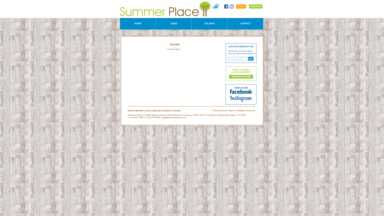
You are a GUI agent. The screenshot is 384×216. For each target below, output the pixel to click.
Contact (245, 23)
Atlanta (209, 23)
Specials (157, 110)
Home (137, 23)
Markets (139, 110)
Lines (173, 23)
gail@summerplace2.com (174, 117)
